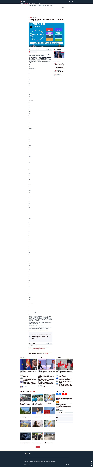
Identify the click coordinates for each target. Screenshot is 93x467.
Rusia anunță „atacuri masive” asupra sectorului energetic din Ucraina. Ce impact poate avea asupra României (65, 385)
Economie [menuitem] (33, 3)
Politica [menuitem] (30, 3)
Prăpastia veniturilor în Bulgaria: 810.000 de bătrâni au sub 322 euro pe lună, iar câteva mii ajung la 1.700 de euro (37, 404)
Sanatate (55, 61)
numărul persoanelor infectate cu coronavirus (39, 348)
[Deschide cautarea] (67, 1)
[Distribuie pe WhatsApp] (50, 49)
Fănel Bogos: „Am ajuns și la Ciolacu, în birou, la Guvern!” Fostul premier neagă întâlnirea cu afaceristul (29, 388)
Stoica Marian (29, 414)
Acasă (30, 5)
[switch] (69, 1)
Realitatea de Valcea (53, 461)
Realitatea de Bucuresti (36, 461)
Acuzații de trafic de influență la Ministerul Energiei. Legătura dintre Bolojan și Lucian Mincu (25, 430)
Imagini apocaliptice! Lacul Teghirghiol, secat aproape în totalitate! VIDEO (48, 443)
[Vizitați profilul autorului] (29, 49)
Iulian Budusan (29, 401)
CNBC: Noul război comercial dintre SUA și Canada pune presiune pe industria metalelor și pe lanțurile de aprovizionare (64, 372)
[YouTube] (72, 1)
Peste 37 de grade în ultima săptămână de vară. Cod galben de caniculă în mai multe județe (59, 64)
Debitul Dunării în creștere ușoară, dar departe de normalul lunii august (59, 68)
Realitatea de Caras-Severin (42, 461)
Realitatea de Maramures (37, 48)
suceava (30, 348)
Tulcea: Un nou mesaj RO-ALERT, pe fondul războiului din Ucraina (49, 416)
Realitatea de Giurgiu (48, 461)
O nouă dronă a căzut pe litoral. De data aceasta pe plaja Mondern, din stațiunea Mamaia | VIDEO (25, 443)
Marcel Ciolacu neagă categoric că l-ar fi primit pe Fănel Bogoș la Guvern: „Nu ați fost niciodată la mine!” (46, 387)
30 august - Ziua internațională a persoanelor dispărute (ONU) (37, 429)
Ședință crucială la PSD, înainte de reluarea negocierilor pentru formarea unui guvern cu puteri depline (46, 376)
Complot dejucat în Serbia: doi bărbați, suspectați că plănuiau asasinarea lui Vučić (41, 335)
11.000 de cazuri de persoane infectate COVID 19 (35, 351)
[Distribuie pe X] (51, 49)
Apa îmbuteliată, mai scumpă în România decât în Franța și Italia (65, 376)
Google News (46, 353)
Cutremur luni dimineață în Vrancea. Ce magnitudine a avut (39, 336)
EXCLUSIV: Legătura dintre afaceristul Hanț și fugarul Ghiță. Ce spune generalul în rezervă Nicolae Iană (46, 372)
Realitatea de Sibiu (31, 461)
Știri (32, 5)
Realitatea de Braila (26, 461)
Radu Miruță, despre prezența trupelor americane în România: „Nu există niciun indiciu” (46, 380)
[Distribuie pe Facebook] (48, 49)
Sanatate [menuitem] (40, 3)
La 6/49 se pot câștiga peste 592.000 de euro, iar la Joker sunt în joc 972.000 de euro (49, 430)
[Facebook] (71, 1)
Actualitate (35, 5)
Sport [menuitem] (43, 3)
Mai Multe (37, 446)
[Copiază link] (47, 49)
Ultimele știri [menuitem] (21, 3)
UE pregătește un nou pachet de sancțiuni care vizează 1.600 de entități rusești (65, 379)
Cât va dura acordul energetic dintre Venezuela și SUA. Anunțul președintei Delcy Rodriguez (37, 417)
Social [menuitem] (36, 3)
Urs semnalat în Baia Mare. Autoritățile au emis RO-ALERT (59, 75)
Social (56, 66)
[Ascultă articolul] (91, 461)
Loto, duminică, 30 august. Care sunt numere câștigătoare (49, 403)
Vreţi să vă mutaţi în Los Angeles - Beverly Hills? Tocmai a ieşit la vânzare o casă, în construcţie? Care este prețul (25, 417)
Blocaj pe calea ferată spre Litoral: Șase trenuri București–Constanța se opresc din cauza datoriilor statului (25, 404)
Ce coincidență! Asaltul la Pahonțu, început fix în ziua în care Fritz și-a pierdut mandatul (37, 443)
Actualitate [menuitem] (26, 3)
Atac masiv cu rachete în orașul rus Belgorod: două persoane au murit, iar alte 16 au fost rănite (41, 338)
